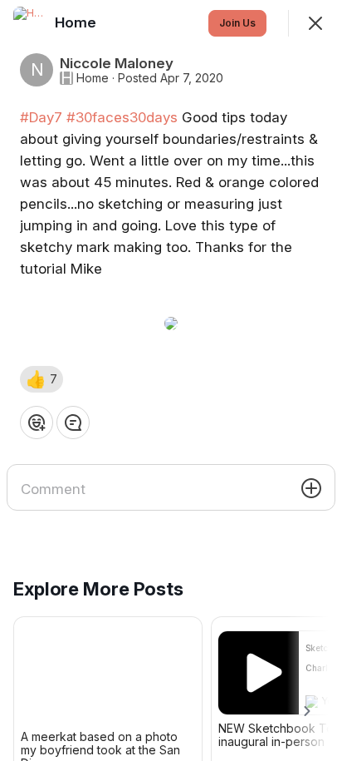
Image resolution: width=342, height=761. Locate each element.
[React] (36, 422)
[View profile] (29, 23)
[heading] (77, 22)
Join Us (237, 23)
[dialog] (171, 380)
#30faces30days (122, 117)
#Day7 (41, 117)
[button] (41, 379)
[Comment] (73, 422)
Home (92, 78)
